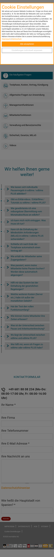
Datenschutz (17, 39)
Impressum (6, 39)
